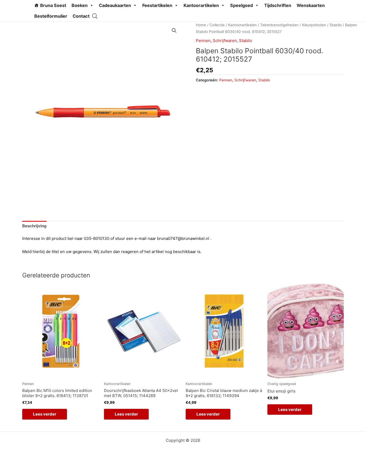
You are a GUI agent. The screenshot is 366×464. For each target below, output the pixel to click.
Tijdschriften (277, 5)
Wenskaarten (311, 5)
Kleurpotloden (314, 25)
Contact (81, 16)
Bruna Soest (53, 5)
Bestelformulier (50, 16)
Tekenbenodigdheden (279, 25)
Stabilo (336, 25)
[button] (174, 30)
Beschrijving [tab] (34, 225)
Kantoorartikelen (201, 5)
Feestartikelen (157, 5)
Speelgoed (241, 5)
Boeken (80, 5)
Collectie (217, 25)
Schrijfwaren (225, 40)
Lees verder (44, 414)
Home (201, 25)
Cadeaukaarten (115, 5)
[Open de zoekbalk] (95, 15)
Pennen (203, 40)
